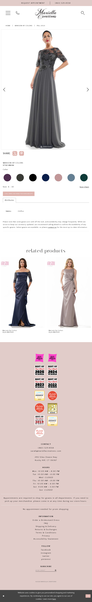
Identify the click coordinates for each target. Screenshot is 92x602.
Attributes (9, 200)
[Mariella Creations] (46, 14)
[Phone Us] (17, 13)
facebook (46, 550)
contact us (52, 227)
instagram (46, 553)
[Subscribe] (55, 570)
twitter (45, 556)
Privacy (46, 536)
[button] (8, 13)
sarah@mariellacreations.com (46, 451)
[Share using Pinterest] (21, 153)
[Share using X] (14, 153)
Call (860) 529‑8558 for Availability (19, 193)
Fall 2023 (41, 25)
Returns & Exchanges (46, 530)
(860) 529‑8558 (46, 448)
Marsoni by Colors (23, 25)
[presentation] (23, 292)
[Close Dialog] (3, 596)
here (54, 599)
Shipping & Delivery (46, 526)
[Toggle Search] (83, 13)
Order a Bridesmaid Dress (46, 520)
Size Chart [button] (84, 187)
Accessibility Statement (46, 539)
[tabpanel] (46, 90)
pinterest (46, 559)
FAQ (46, 523)
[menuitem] (8, 13)
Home (8, 25)
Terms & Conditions (46, 533)
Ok (88, 596)
